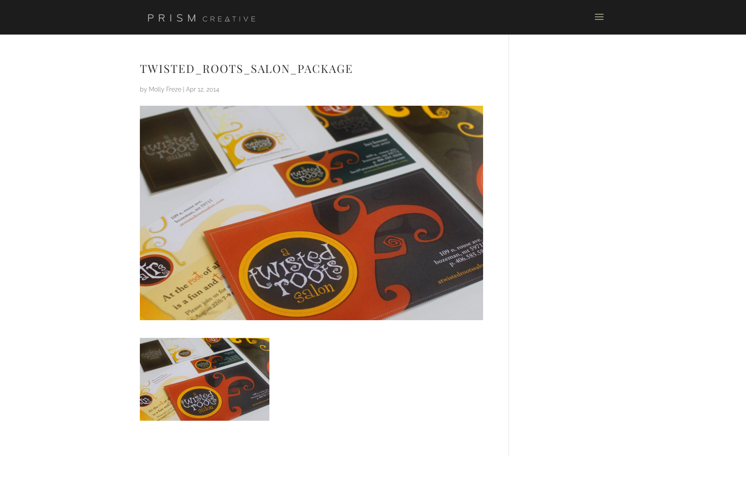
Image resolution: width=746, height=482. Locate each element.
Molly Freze (165, 89)
